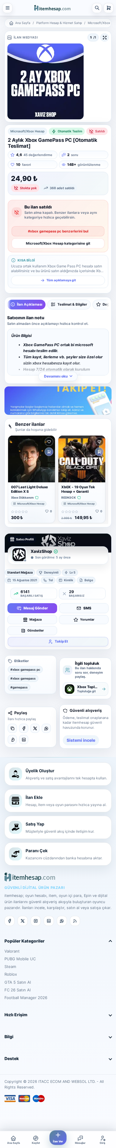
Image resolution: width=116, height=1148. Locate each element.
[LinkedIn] (23, 739)
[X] (35, 728)
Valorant (12, 951)
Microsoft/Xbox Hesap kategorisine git (58, 243)
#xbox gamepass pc (25, 669)
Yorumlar (87, 620)
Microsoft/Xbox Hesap (30, 503)
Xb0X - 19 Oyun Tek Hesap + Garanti (78, 489)
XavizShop (41, 551)
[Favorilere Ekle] (49, 441)
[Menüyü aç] (7, 8)
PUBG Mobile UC (20, 958)
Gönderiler (35, 630)
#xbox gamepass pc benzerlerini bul (58, 231)
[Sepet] (109, 8)
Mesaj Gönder (35, 608)
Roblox (10, 974)
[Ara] (97, 8)
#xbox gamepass (23, 678)
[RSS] (75, 921)
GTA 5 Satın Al (17, 982)
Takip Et (61, 641)
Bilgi (8, 1036)
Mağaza (35, 620)
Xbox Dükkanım (22, 497)
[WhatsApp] (46, 728)
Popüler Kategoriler (24, 940)
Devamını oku (56, 376)
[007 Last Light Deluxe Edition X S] (31, 459)
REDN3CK (68, 497)
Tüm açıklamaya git (61, 280)
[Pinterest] (12, 739)
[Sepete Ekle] (49, 451)
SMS (87, 608)
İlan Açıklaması (29, 304)
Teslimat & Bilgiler (72, 304)
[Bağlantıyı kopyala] (12, 728)
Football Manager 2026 (25, 997)
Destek (11, 1058)
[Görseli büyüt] (104, 37)
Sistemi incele (81, 740)
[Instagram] (36, 921)
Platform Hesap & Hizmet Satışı (59, 23)
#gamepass (19, 687)
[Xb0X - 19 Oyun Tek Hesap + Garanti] (81, 459)
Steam (10, 966)
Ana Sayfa (22, 23)
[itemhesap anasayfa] (52, 7)
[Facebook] (23, 728)
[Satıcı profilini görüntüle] (19, 555)
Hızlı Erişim (15, 1014)
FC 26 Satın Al (17, 990)
